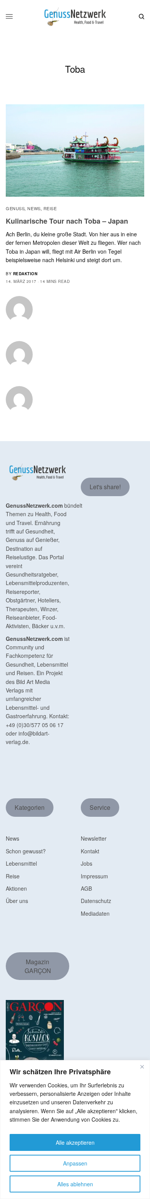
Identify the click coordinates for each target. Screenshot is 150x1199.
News (33, 208)
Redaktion (25, 273)
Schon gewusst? (26, 851)
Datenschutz (96, 901)
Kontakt (90, 851)
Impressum (94, 876)
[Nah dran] (142, 1066)
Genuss (15, 208)
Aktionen (16, 888)
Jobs (86, 863)
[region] (75, 1129)
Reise (50, 208)
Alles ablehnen (75, 1184)
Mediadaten (95, 913)
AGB (86, 888)
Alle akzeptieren (75, 1142)
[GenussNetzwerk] (75, 17)
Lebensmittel (21, 863)
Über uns (17, 901)
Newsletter (94, 838)
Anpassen (75, 1163)
